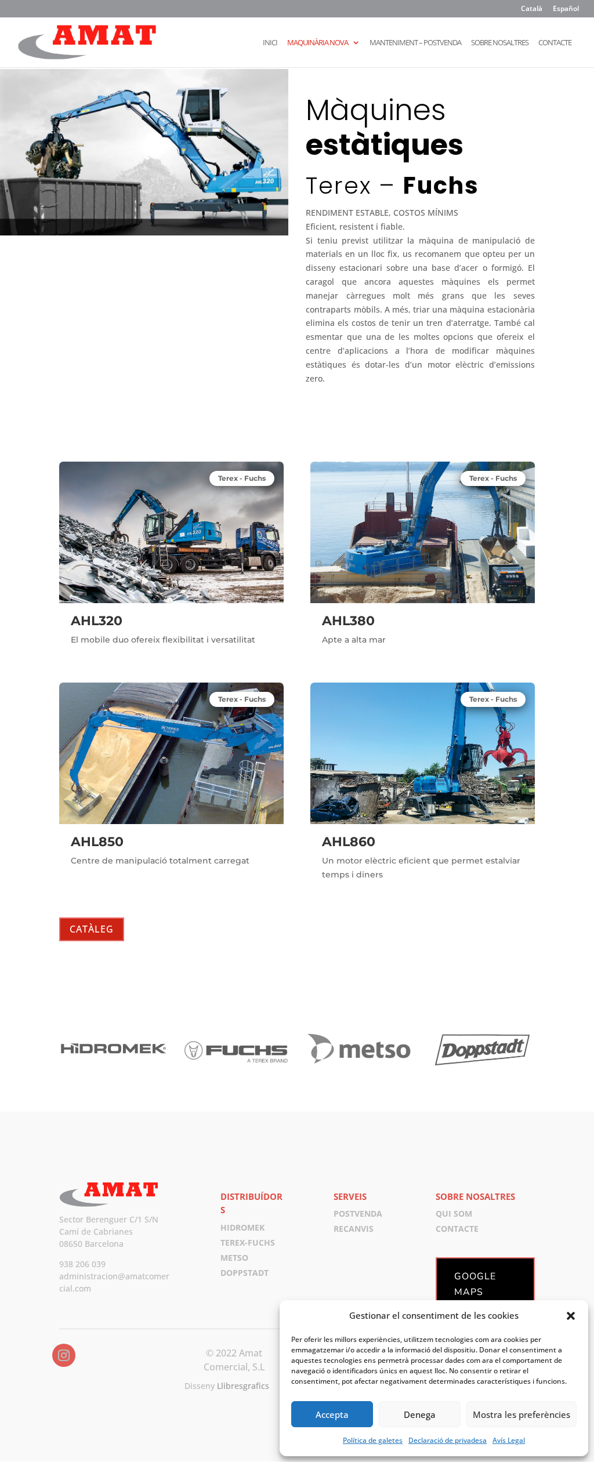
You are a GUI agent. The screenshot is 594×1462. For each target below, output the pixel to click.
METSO (234, 1257)
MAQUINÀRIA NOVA (317, 43)
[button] (571, 1316)
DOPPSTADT (244, 1272)
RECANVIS (354, 1228)
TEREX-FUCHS (247, 1242)
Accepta (332, 1414)
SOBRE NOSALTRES (499, 43)
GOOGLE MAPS (475, 1284)
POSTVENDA (358, 1213)
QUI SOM (454, 1213)
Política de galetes (373, 1440)
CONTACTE (554, 43)
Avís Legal (508, 1440)
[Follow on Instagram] (63, 1355)
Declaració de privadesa (447, 1440)
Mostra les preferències (521, 1414)
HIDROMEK (242, 1227)
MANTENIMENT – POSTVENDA (415, 43)
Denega (420, 1414)
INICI (270, 43)
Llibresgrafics (243, 1385)
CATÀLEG (92, 929)
